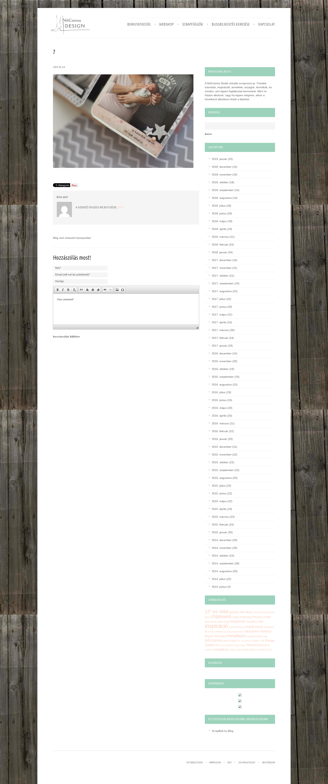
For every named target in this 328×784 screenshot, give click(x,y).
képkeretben (238, 632)
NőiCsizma (213, 640)
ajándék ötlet (237, 612)
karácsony (254, 627)
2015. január (219, 532)
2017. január (219, 345)
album (249, 612)
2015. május (219, 501)
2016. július (219, 392)
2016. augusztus (222, 384)
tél (268, 645)
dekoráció (223, 621)
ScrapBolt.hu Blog (222, 730)
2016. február (220, 431)
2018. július (219, 205)
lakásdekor (251, 631)
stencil (229, 645)
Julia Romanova (237, 627)
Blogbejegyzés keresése (231, 24)
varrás (208, 649)
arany (257, 612)
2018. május (219, 221)
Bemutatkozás (139, 24)
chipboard (220, 616)
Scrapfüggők (192, 24)
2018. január (219, 252)
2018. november (222, 174)
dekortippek (211, 621)
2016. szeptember (223, 376)
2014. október (220, 555)
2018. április (219, 228)
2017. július (219, 298)
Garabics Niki (254, 621)
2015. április (219, 508)
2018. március (220, 236)
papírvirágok (229, 640)
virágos (232, 650)
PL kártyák (246, 641)
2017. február (220, 337)
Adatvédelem (268, 762)
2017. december (222, 260)
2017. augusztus (222, 291)
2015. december (222, 446)
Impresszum (215, 762)
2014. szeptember (223, 563)
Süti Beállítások (194, 762)
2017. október (220, 275)
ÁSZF (229, 762)
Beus (207, 617)
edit (65, 197)
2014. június (219, 586)
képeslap (227, 632)
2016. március (220, 423)
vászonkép (243, 649)
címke (267, 617)
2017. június (219, 306)
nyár (265, 636)
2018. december (222, 166)
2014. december (222, 540)
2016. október (220, 368)
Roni (223, 645)
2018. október (220, 182)
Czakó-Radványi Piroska (246, 617)
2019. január (219, 158)
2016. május (219, 407)
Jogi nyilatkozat (246, 762)
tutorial (262, 645)
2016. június (219, 400)
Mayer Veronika (215, 636)
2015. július (219, 485)
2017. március (220, 330)
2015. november (222, 454)
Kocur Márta (216, 631)
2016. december (222, 353)
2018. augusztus (222, 197)
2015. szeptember (223, 470)
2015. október (220, 462)
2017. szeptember (223, 283)
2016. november (222, 361)
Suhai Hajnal (239, 645)
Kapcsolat (266, 24)
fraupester (238, 621)
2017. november (222, 267)
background (267, 612)
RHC (217, 645)
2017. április (219, 322)
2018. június (219, 213)
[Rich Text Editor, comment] (126, 309)
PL (239, 641)
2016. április (219, 415)
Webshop (166, 24)
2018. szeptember (223, 190)
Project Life (258, 640)
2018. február (220, 244)
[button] (57, 289)
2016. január (219, 438)
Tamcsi (251, 645)
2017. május (219, 314)
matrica (265, 631)
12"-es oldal (216, 611)
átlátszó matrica (258, 649)
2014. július (219, 578)
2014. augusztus (222, 571)
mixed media (254, 636)
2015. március (220, 516)
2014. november (222, 547)
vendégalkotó (220, 649)
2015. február (220, 524)
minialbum (236, 635)
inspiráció (216, 626)
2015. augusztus (222, 477)
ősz (270, 649)
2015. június (219, 493)
